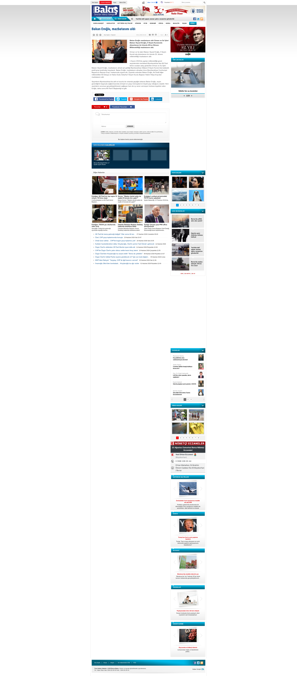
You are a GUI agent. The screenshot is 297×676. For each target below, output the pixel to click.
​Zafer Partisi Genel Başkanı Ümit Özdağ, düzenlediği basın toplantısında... (156, 227)
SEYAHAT (176, 550)
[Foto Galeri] (105, 19)
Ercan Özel (181, 374)
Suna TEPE (185, 383)
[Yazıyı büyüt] (166, 35)
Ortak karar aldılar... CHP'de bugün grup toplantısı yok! (115, 241)
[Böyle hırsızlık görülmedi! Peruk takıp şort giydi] (196, 428)
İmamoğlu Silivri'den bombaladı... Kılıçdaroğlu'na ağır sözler (117, 263)
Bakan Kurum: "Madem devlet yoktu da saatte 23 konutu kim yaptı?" (130, 199)
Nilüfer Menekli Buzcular (182, 366)
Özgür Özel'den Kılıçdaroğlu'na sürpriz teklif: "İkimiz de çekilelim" (119, 254)
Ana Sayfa (95, 2)
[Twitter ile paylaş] (198, 18)
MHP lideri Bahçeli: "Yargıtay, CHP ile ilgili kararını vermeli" (116, 260)
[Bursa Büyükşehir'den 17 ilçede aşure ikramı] (179, 415)
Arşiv (114, 2)
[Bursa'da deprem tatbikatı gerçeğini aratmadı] (179, 182)
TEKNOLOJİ (177, 587)
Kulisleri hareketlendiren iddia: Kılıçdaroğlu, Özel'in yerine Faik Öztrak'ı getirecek (124, 244)
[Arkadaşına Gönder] (153, 35)
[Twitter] (97, 35)
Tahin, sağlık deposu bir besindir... (188, 649)
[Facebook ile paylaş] (194, 18)
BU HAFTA (187, 273)
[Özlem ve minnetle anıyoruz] (196, 182)
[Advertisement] (253, 22)
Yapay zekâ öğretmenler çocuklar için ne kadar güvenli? (188, 613)
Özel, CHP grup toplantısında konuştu (109, 237)
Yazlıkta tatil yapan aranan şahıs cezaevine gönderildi (196, 250)
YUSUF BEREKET (181, 357)
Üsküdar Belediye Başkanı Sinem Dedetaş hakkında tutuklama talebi (130, 227)
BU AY (193, 273)
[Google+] (100, 35)
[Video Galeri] (120, 19)
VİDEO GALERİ (177, 405)
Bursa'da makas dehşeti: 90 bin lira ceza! (196, 263)
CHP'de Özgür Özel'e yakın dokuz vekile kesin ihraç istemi (116, 250)
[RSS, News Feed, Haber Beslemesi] (201, 18)
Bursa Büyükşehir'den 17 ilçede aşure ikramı (102, 163)
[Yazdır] (156, 35)
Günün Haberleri (105, 2)
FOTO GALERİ (176, 173)
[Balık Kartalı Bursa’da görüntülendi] (196, 196)
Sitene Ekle (122, 2)
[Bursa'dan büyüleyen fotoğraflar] (179, 196)
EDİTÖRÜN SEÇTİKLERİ (181, 477)
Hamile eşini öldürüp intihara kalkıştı (149, 19)
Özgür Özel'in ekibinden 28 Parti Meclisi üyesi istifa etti (115, 247)
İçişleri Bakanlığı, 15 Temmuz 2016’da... (156, 198)
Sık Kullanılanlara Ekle (124, 662)
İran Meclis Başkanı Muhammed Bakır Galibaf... (188, 540)
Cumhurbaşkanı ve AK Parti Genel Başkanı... (104, 199)
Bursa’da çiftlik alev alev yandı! (196, 220)
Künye (105, 662)
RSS (134, 662)
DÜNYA (175, 514)
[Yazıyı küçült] (161, 35)
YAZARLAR (176, 350)
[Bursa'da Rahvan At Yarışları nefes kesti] (196, 415)
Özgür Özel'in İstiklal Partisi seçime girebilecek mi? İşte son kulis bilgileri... (122, 257)
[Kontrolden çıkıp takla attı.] (179, 428)
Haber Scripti (196, 669)
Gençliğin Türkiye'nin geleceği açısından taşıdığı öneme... (103, 227)
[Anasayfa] (95, 19)
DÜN (182, 273)
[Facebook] (94, 35)
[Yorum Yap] (150, 35)
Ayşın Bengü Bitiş (180, 392)
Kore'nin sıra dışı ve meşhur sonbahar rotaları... (188, 576)
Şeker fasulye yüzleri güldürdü (188, 91)
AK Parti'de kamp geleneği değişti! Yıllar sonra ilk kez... (115, 234)
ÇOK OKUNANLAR (178, 211)
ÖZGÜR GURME (178, 624)
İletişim (112, 662)
